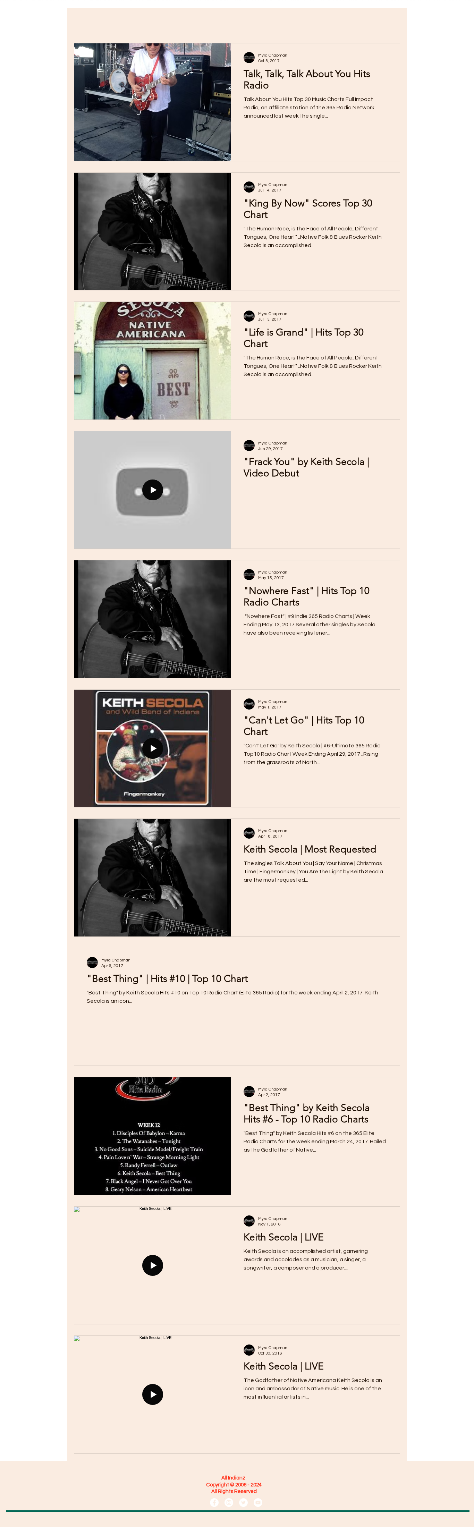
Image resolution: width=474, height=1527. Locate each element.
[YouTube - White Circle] (258, 1502)
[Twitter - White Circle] (243, 1502)
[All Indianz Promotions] (214, 1502)
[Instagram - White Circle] (229, 1502)
